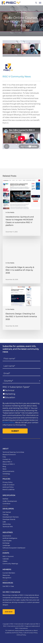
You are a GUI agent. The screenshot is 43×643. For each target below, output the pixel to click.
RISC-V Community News (17, 76)
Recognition (7, 578)
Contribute (6, 503)
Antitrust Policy (8, 487)
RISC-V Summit (8, 556)
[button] (40, 3)
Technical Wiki (8, 526)
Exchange (6, 543)
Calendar (6, 559)
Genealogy (6, 474)
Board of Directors (9, 454)
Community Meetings (10, 563)
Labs (4, 522)
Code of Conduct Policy (30, 632)
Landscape (6, 545)
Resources (6, 575)
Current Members (9, 573)
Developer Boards (9, 519)
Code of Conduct (8, 485)
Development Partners (11, 517)
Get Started (7, 512)
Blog (4, 466)
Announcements (8, 471)
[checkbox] (21, 394)
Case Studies (7, 541)
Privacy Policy (8, 422)
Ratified (5, 499)
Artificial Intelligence (10, 538)
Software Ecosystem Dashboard (14, 548)
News (4, 469)
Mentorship (7, 524)
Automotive (7, 536)
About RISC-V (7, 462)
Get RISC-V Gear (8, 586)
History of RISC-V (9, 464)
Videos (5, 561)
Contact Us (6, 459)
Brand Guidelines (8, 489)
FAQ (4, 457)
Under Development (10, 501)
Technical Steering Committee (13, 452)
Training (5, 514)
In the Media (21, 12)
